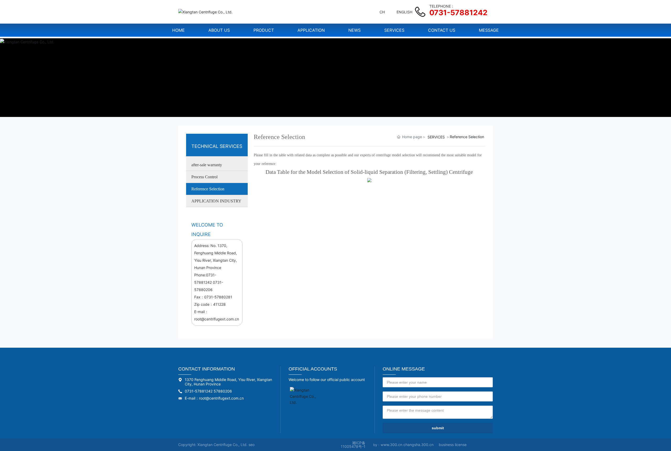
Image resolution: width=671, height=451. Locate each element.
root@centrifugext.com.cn (216, 319)
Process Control (204, 177)
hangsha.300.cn (419, 444)
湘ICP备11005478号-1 (353, 445)
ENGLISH (404, 12)
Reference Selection (207, 189)
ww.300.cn (393, 444)
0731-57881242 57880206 (208, 391)
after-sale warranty (206, 165)
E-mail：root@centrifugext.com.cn (214, 398)
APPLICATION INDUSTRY (216, 201)
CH (382, 12)
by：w (378, 445)
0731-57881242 (458, 12)
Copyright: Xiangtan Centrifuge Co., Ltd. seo (216, 444)
